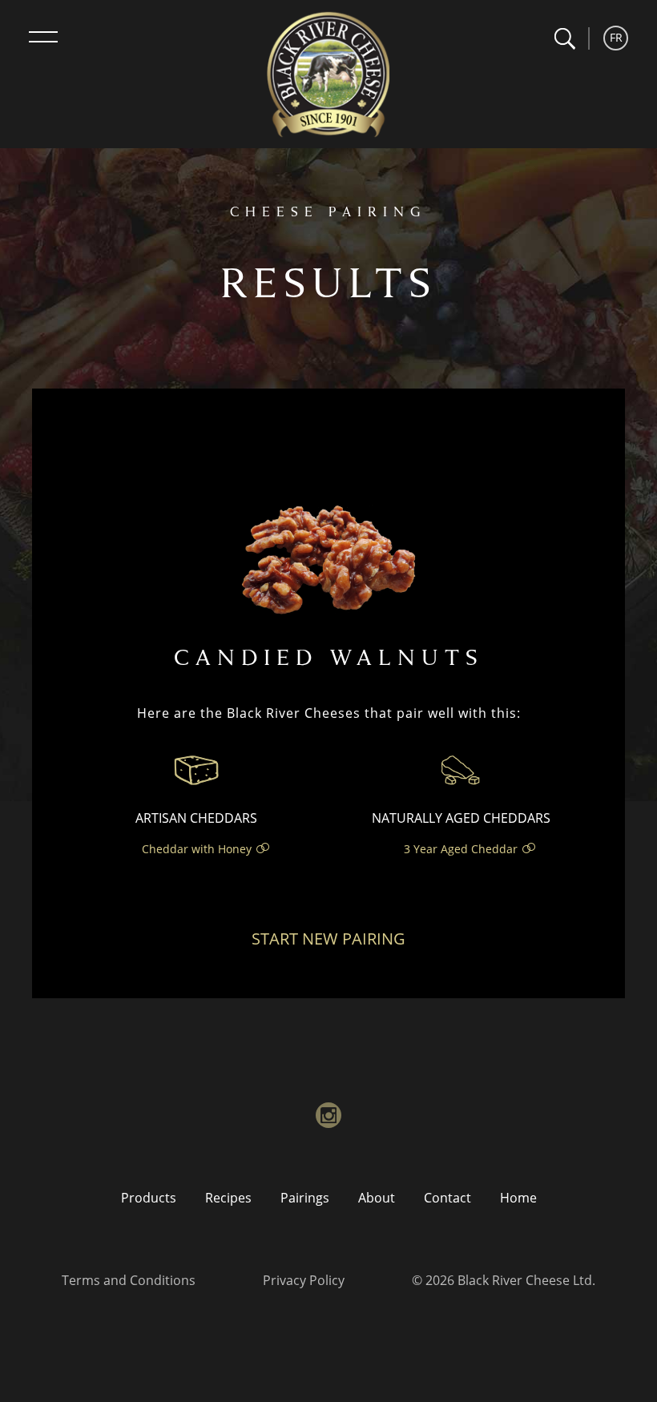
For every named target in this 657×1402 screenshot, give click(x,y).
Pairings (304, 1198)
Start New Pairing (328, 938)
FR (616, 37)
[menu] (43, 37)
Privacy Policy (304, 1280)
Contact (447, 1198)
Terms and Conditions (128, 1280)
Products (148, 1198)
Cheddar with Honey (197, 848)
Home (518, 1198)
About (376, 1198)
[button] (564, 39)
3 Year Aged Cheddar (461, 848)
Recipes (228, 1198)
